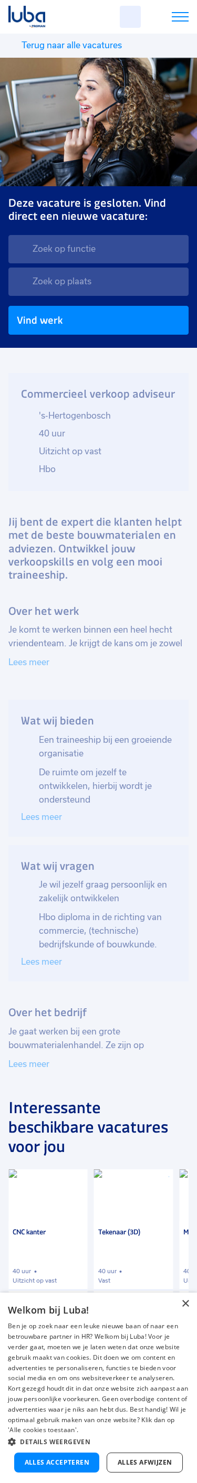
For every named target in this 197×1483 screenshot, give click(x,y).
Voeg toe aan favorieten (75, 1181)
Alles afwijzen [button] (145, 1462)
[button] (98, 1441)
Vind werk (40, 320)
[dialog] (98, 1388)
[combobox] (98, 249)
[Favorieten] (130, 17)
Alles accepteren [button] (57, 1462)
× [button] (185, 1304)
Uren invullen (166, 18)
